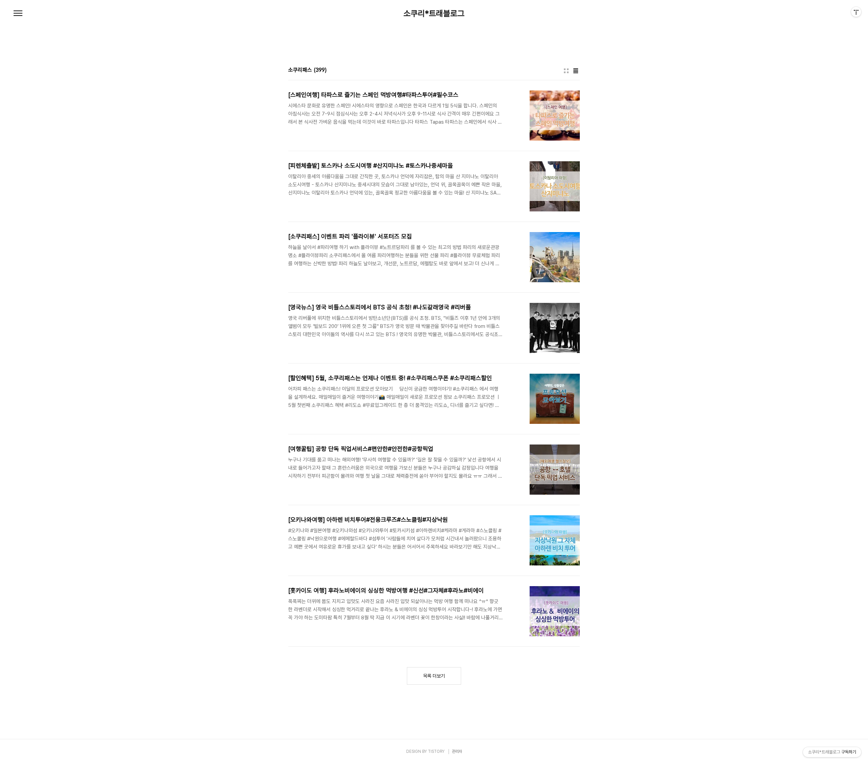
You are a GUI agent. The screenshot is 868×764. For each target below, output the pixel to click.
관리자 (457, 751)
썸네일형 (566, 71)
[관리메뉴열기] (856, 12)
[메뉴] (18, 13)
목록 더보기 (434, 676)
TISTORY (436, 751)
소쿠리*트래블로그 (434, 13)
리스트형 (576, 71)
